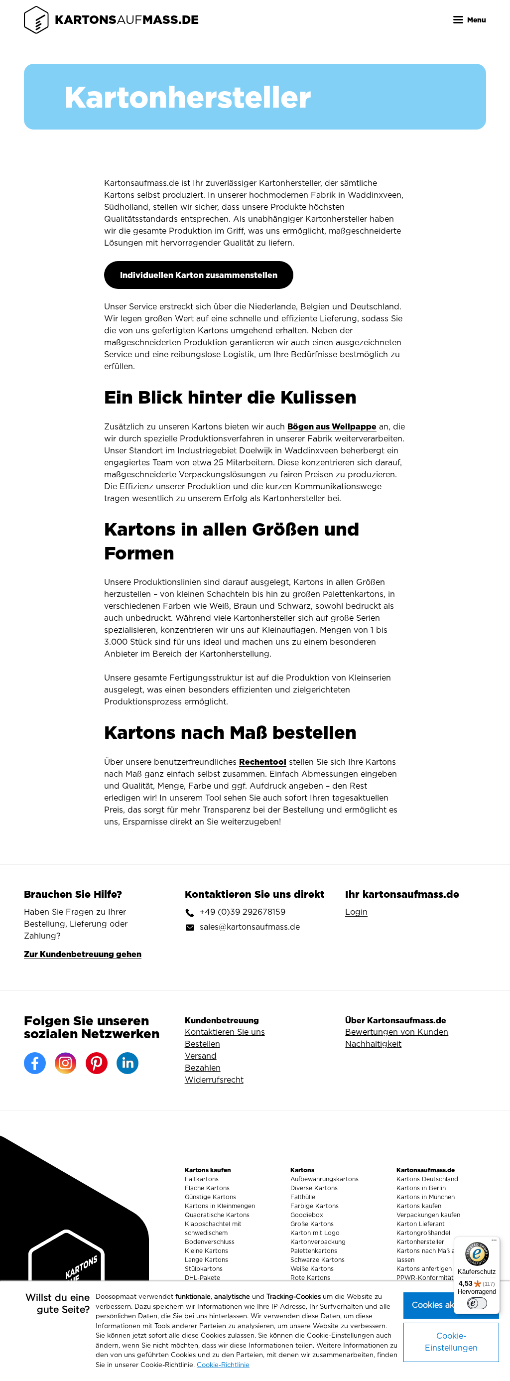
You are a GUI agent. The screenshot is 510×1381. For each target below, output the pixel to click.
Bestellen (202, 1044)
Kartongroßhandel (423, 1233)
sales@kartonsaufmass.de (250, 927)
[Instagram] (66, 1063)
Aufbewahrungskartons (324, 1179)
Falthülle (302, 1197)
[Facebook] (35, 1063)
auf (127, 19)
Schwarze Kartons (317, 1260)
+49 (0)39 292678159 (242, 912)
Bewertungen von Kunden (396, 1032)
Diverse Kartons (314, 1188)
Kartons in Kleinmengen (220, 1206)
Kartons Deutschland (427, 1179)
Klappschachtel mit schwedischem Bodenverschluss (213, 1233)
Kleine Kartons (206, 1251)
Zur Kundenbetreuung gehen (82, 954)
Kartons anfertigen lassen (434, 1269)
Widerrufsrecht (214, 1080)
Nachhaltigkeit (373, 1044)
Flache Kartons (207, 1188)
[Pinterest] (97, 1063)
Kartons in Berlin (421, 1188)
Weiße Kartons (312, 1269)
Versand (201, 1056)
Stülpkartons (204, 1269)
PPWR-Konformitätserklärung (440, 1278)
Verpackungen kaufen (428, 1215)
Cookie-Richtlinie (223, 1365)
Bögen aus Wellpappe (332, 426)
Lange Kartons (206, 1260)
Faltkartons (202, 1179)
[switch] (477, 1303)
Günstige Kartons (210, 1197)
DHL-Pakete (202, 1278)
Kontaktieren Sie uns (225, 1032)
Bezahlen (203, 1068)
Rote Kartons (310, 1278)
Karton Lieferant (420, 1224)
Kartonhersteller (420, 1242)
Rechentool (262, 761)
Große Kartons (312, 1224)
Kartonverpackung (318, 1242)
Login (356, 912)
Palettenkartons (313, 1251)
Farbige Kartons (314, 1206)
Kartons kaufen (418, 1206)
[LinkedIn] (127, 1063)
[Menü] (494, 1242)
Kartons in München (425, 1197)
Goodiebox (306, 1215)
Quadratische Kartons (217, 1215)
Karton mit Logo (315, 1233)
